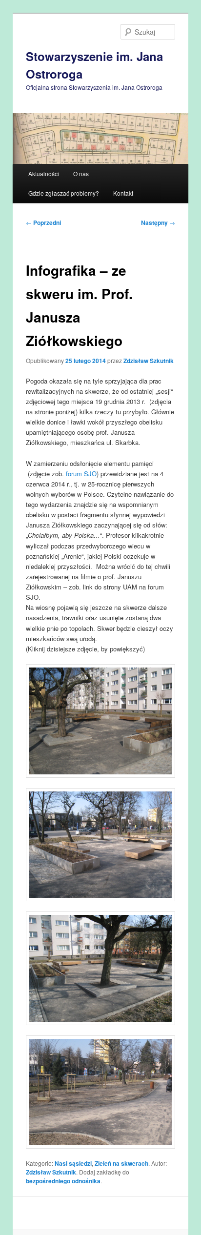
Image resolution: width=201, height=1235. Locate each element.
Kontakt (123, 193)
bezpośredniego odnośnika (63, 1180)
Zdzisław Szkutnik (148, 360)
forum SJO (81, 473)
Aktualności (43, 173)
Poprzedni (43, 222)
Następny (158, 222)
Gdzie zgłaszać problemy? (63, 193)
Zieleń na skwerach (121, 1163)
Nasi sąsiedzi (73, 1163)
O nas (81, 173)
